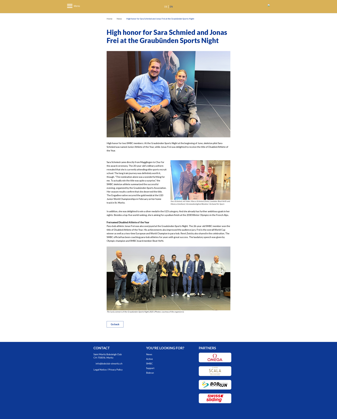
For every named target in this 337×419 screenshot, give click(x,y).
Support (150, 368)
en (171, 6)
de (165, 6)
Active (149, 358)
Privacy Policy (115, 369)
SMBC (149, 363)
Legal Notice (100, 369)
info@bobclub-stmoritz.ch (108, 363)
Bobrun (150, 372)
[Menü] (69, 6)
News (119, 18)
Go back (115, 324)
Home (109, 18)
